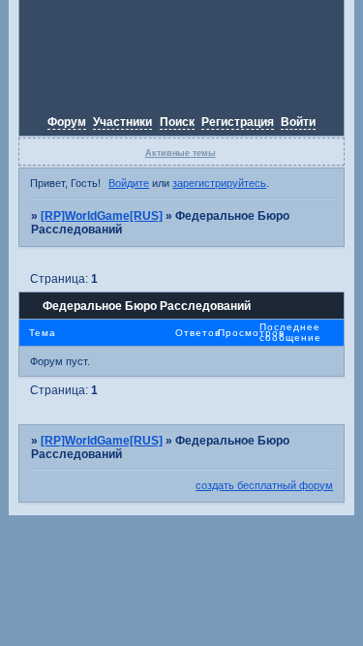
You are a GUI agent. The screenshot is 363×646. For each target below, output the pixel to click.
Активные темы (180, 153)
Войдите (128, 183)
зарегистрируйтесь (219, 183)
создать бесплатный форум (264, 485)
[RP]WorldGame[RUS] (102, 216)
